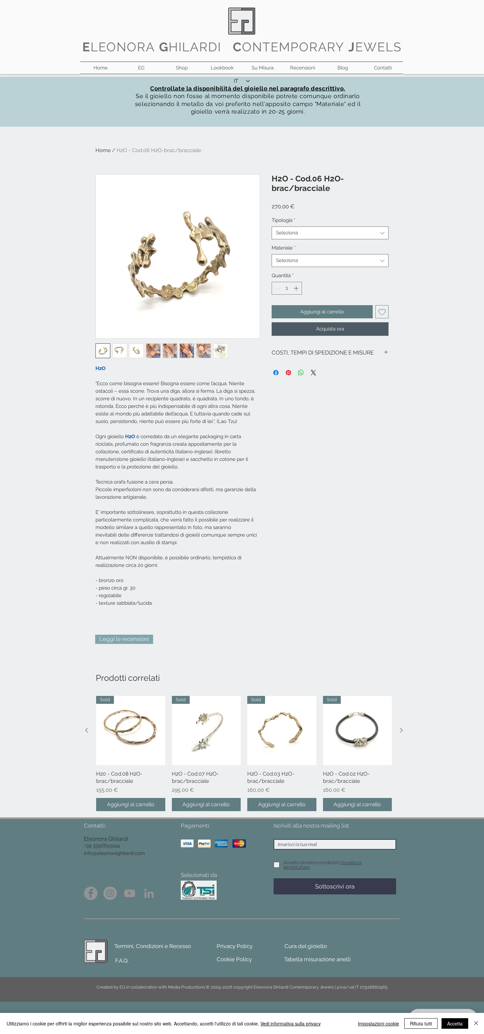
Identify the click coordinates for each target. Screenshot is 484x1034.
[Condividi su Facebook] (276, 373)
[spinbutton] (287, 288)
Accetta (455, 1023)
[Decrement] (277, 288)
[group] (244, 753)
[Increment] (296, 288)
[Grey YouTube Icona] (129, 893)
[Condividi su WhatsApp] (301, 373)
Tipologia (283, 220)
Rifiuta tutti (421, 1023)
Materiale (284, 248)
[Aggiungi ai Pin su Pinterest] (288, 373)
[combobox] (330, 232)
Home (103, 150)
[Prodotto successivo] (401, 730)
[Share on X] (313, 373)
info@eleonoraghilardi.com (114, 853)
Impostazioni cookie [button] (378, 1023)
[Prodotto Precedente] (87, 730)
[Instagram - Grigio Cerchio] (110, 893)
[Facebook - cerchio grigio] (90, 893)
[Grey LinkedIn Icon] (149, 893)
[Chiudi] (476, 1023)
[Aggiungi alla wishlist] (382, 312)
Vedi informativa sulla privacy (290, 1023)
